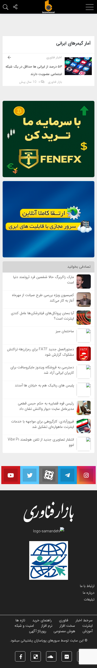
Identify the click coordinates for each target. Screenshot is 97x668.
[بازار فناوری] (49, 7)
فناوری (63, 620)
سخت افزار (67, 626)
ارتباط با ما (87, 586)
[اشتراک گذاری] (15, 7)
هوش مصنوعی (64, 631)
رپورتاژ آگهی (37, 631)
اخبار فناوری (54, 57)
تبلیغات (89, 599)
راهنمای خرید (42, 620)
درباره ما (88, 593)
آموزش (88, 631)
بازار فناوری (55, 82)
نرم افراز (46, 626)
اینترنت (87, 626)
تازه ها (20, 620)
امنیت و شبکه (24, 626)
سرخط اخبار (84, 620)
